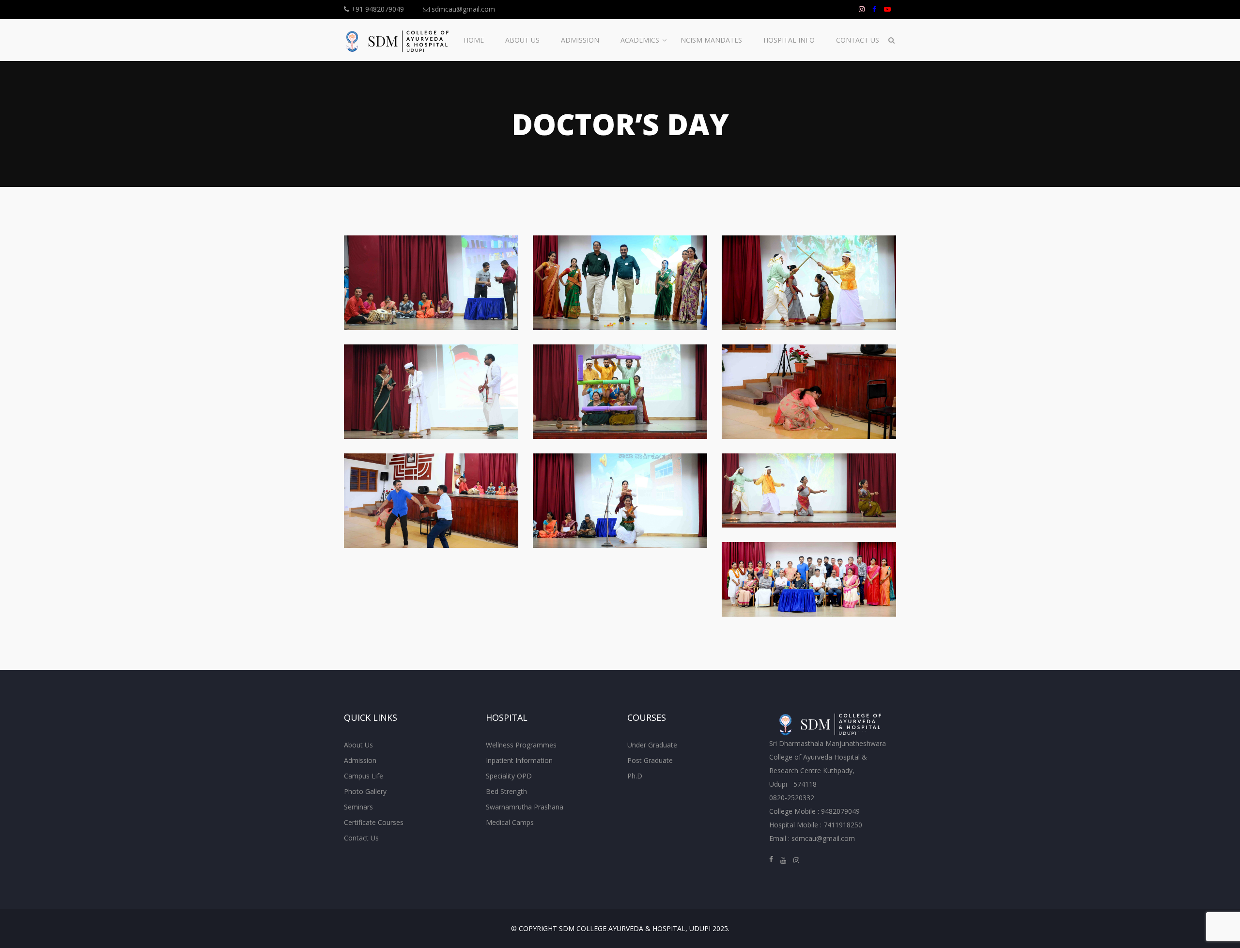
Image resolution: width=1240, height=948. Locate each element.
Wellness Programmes (521, 744)
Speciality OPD (509, 775)
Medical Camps (510, 822)
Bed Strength (506, 791)
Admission (580, 40)
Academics (639, 40)
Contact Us (857, 40)
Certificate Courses (373, 822)
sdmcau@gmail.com (462, 9)
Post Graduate (650, 760)
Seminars (358, 806)
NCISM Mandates (711, 40)
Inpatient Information (519, 760)
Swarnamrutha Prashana (524, 806)
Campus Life (363, 775)
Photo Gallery (365, 791)
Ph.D (634, 775)
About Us (522, 40)
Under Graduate (652, 744)
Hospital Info (789, 40)
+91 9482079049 (376, 9)
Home (474, 40)
